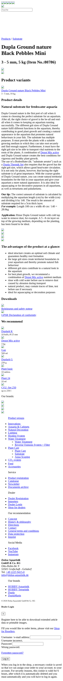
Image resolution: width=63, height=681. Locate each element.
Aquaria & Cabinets (18, 426)
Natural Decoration (18, 429)
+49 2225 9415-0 (15, 572)
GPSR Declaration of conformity (18, 315)
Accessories (14, 466)
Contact (12, 527)
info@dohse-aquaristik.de (15, 575)
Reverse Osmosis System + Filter (32, 444)
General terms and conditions (23, 530)
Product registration (18, 478)
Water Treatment (17, 438)
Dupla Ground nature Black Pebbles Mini (23, 90)
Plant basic (7, 368)
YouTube (13, 551)
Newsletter (13, 484)
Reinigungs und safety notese (16, 308)
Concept (12, 518)
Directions (13, 524)
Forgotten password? (12, 652)
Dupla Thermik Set (13, 164)
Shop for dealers (16, 507)
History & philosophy (19, 521)
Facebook (13, 548)
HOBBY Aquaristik (18, 586)
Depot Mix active (49, 152)
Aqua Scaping (22, 456)
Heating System (16, 435)
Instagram (13, 554)
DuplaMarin (14, 595)
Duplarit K (7, 331)
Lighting (12, 432)
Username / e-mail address (15, 637)
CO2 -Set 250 (8, 387)
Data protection (16, 533)
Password (6, 643)
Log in (6, 659)
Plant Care (13, 447)
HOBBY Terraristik (18, 589)
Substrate (17, 38)
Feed (10, 463)
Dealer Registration (18, 498)
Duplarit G (7, 359)
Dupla (11, 592)
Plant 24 (5, 378)
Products (6, 38)
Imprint (12, 536)
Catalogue (13, 481)
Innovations (14, 423)
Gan (3, 350)
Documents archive (18, 487)
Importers (13, 501)
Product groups (16, 418)
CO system (14, 459)
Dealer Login (15, 504)
